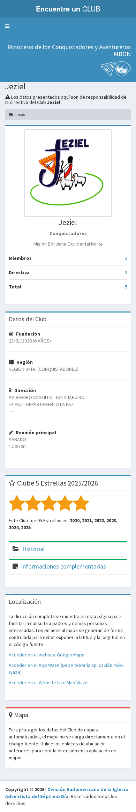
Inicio (20, 114)
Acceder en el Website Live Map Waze (48, 682)
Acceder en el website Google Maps (46, 655)
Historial (33, 549)
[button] (7, 26)
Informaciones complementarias (63, 566)
